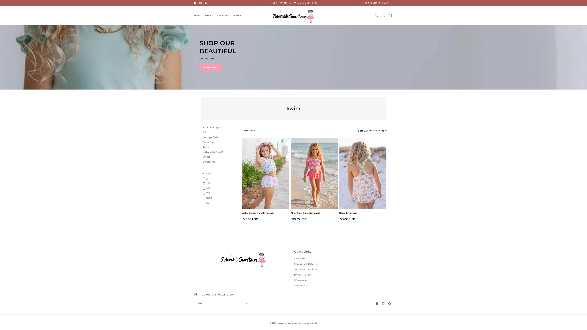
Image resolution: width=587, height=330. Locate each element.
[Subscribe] (245, 303)
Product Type (213, 127)
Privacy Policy (302, 274)
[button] (209, 15)
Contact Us (300, 285)
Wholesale (300, 280)
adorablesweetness (287, 323)
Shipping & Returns (306, 264)
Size (208, 173)
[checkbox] (220, 132)
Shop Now (210, 67)
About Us (299, 258)
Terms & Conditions (305, 269)
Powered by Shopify (307, 323)
